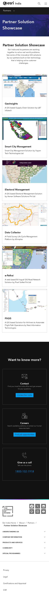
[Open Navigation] (45, 3)
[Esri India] (12, 3)
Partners (7, 10)
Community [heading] (7, 548)
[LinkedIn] (43, 506)
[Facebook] (31, 506)
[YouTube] (43, 511)
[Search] (39, 3)
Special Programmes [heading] (11, 553)
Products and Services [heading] (12, 542)
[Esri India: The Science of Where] (8, 512)
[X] (37, 506)
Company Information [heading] (12, 537)
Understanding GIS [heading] (11, 532)
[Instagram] (37, 511)
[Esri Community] (31, 511)
